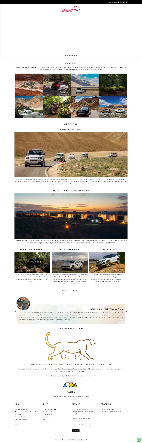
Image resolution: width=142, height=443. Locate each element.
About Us (109, 16)
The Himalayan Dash (49, 409)
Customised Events (97, 16)
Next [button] (127, 310)
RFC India (71, 16)
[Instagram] (121, 2)
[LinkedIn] (123, 2)
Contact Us (112, 2)
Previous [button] (15, 310)
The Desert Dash (48, 412)
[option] (71, 309)
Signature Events (82, 16)
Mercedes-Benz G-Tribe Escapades (53, 16)
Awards (45, 417)
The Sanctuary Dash (49, 414)
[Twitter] (126, 2)
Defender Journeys (32, 16)
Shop (115, 16)
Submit (76, 430)
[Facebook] (118, 2)
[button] (65, 55)
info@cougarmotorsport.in (112, 411)
